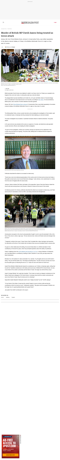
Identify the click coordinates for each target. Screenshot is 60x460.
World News (10, 28)
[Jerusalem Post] (30, 23)
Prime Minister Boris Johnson (20, 104)
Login (55, 22)
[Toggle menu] (3, 22)
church (2, 297)
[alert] (10, 446)
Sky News (41, 99)
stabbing (7, 297)
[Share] (2, 47)
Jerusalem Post (3, 28)
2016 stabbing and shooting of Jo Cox (28, 251)
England (13, 297)
